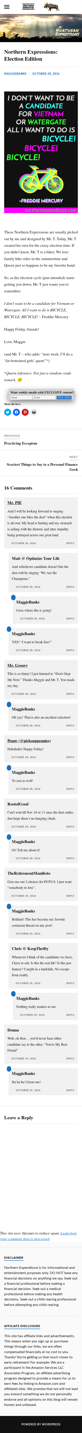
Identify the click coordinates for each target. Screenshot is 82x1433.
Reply (70, 543)
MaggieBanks (15, 73)
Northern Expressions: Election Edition (31, 55)
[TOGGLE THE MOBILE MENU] (6, 7)
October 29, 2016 (23, 896)
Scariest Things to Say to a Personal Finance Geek (42, 467)
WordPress (51, 1424)
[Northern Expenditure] (41, 6)
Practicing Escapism (20, 443)
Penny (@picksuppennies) (29, 740)
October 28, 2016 (46, 73)
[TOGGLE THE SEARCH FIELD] (75, 7)
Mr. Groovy (17, 665)
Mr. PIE (14, 502)
